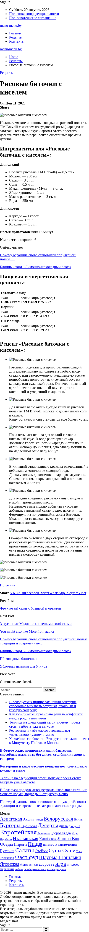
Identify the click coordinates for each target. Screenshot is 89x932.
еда (36, 864)
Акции (28, 819)
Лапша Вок (68, 838)
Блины (78, 819)
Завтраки (43, 833)
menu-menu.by (11, 25)
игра (60, 864)
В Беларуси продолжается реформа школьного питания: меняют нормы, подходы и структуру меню (43, 792)
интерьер (73, 864)
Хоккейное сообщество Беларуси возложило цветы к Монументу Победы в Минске (49, 741)
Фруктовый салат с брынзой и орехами (30, 608)
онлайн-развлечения (35, 869)
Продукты (48, 845)
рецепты (61, 869)
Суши (69, 850)
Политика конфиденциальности (34, 14)
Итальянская (25, 838)
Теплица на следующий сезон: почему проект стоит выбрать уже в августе (44, 724)
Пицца (35, 844)
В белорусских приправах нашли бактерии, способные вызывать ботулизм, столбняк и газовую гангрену (43, 706)
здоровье (46, 864)
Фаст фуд (26, 857)
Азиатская (11, 819)
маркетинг (7, 869)
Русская (7, 850)
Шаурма (48, 857)
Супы (55, 850)
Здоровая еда (61, 833)
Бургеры (10, 825)
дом (31, 864)
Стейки (41, 851)
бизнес (24, 864)
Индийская (6, 839)
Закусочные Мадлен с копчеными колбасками (36, 624)
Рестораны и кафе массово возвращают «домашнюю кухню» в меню (39, 732)
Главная (15, 33)
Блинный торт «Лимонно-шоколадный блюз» (35, 267)
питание (51, 869)
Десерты (48, 825)
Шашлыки (69, 857)
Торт (79, 851)
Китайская (48, 839)
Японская (9, 864)
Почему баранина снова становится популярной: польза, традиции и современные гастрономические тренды (44, 804)
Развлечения (66, 844)
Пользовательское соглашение (32, 18)
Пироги (20, 844)
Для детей (74, 826)
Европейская (18, 832)
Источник (8, 585)
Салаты (24, 850)
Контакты (16, 41)
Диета (63, 826)
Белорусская (58, 819)
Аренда (39, 819)
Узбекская (7, 858)
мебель (19, 869)
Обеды (6, 844)
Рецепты (16, 37)
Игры (75, 833)
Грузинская (29, 826)
